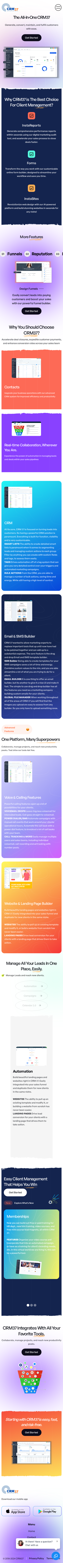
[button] (58, 7)
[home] (10, 7)
